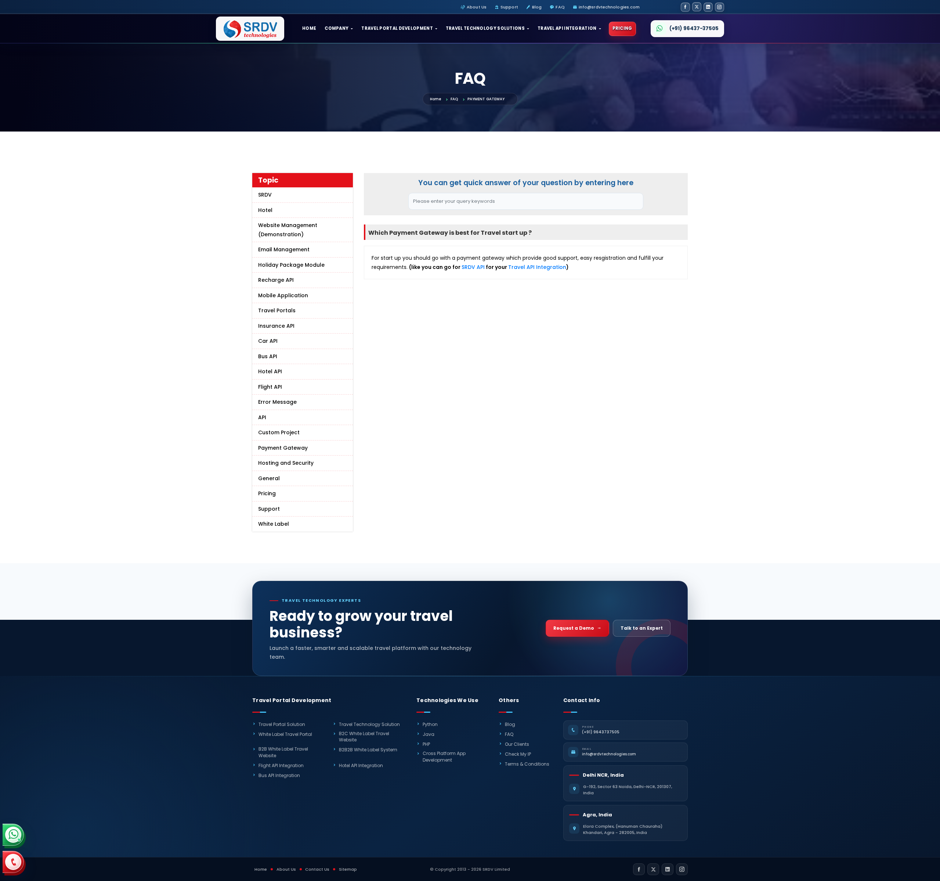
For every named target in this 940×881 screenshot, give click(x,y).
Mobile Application (283, 295)
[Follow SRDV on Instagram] (719, 7)
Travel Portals (277, 310)
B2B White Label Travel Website (283, 752)
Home (309, 28)
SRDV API (473, 267)
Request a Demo (573, 628)
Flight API (270, 387)
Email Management (284, 249)
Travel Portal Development (397, 28)
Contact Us (317, 869)
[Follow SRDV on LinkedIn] (708, 7)
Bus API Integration (279, 775)
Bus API (267, 356)
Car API (268, 341)
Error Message (277, 402)
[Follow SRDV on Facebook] (685, 7)
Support (509, 7)
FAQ (560, 7)
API (262, 417)
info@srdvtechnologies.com (609, 7)
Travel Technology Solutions (485, 28)
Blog (537, 7)
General (269, 478)
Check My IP (518, 754)
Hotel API (270, 371)
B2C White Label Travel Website (364, 736)
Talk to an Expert (642, 628)
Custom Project (279, 432)
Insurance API (276, 326)
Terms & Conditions (527, 764)
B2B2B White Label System (368, 750)
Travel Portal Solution (281, 724)
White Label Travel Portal (285, 734)
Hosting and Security (286, 463)
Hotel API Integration (361, 765)
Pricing (622, 28)
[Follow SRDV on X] (696, 6)
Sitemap (348, 869)
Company (336, 28)
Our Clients (517, 744)
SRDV (265, 194)
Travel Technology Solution (369, 724)
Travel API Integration (567, 28)
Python (430, 724)
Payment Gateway (283, 448)
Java (428, 734)
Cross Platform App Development (444, 756)
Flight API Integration (281, 765)
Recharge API (276, 280)
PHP (426, 744)
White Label (273, 524)
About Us (477, 7)
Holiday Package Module (291, 265)
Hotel (265, 210)
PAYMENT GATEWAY (486, 99)
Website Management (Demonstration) (287, 230)
